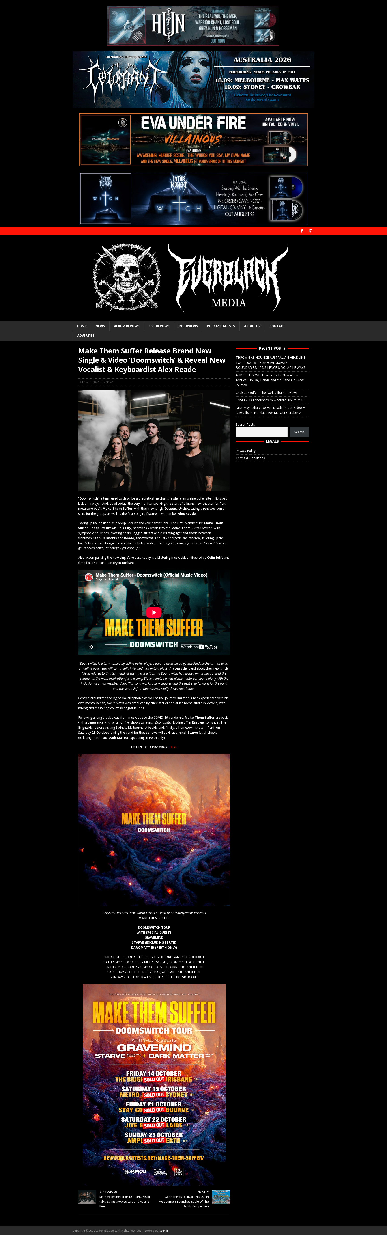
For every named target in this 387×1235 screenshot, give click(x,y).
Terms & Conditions (250, 458)
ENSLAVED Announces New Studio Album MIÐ (270, 400)
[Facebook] (302, 231)
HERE (173, 747)
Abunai (163, 1231)
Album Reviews (127, 326)
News (100, 326)
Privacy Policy (246, 450)
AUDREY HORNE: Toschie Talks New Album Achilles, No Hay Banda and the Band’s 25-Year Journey (270, 380)
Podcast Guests (221, 326)
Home (81, 326)
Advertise (85, 335)
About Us (252, 326)
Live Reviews (159, 326)
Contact (277, 326)
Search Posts (245, 424)
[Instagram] (310, 231)
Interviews (188, 326)
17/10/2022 (91, 382)
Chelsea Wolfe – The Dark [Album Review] (266, 392)
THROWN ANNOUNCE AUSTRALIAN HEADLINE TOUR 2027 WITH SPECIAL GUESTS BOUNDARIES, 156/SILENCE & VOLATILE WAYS (270, 362)
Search (299, 432)
